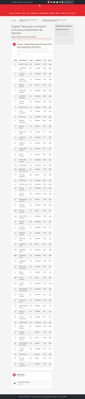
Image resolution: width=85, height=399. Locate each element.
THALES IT (55, 396)
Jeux (67, 13)
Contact (63, 13)
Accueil (11, 13)
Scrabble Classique (44, 13)
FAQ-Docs (72, 13)
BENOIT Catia (23, 64)
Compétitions (34, 13)
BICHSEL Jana (23, 184)
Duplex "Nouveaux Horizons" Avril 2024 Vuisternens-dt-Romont (28, 30)
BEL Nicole (22, 117)
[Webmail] (53, 2)
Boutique (52, 13)
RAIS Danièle (23, 354)
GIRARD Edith (23, 322)
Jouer (27, 13)
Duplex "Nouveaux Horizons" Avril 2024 (28, 20)
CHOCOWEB (62, 396)
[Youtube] (56, 2)
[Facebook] (59, 2)
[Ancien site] (50, 2)
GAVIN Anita (22, 180)
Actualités (17, 13)
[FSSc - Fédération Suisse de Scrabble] (42, 6)
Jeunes (23, 13)
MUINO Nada (23, 165)
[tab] (31, 31)
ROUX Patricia (23, 107)
